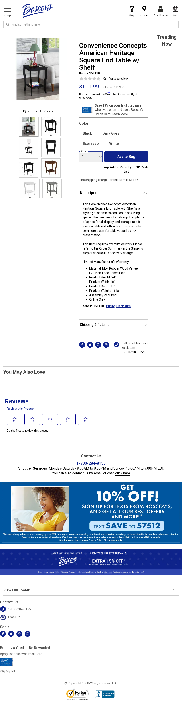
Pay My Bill (7, 671)
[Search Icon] (7, 24)
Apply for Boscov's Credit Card (21, 654)
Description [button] (89, 193)
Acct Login (160, 15)
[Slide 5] (51, 168)
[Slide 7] (52, 188)
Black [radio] (87, 133)
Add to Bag (126, 157)
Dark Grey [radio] (110, 133)
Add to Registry (120, 167)
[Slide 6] (30, 188)
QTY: (84, 151)
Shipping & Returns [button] (94, 325)
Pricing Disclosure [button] (118, 306)
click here (122, 473)
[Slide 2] (28, 147)
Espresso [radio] (91, 143)
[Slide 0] (29, 127)
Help (132, 15)
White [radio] (114, 143)
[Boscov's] (37, 10)
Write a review (118, 78)
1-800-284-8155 (133, 352)
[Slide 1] (51, 126)
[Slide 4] (28, 168)
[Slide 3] (51, 147)
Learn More (120, 114)
